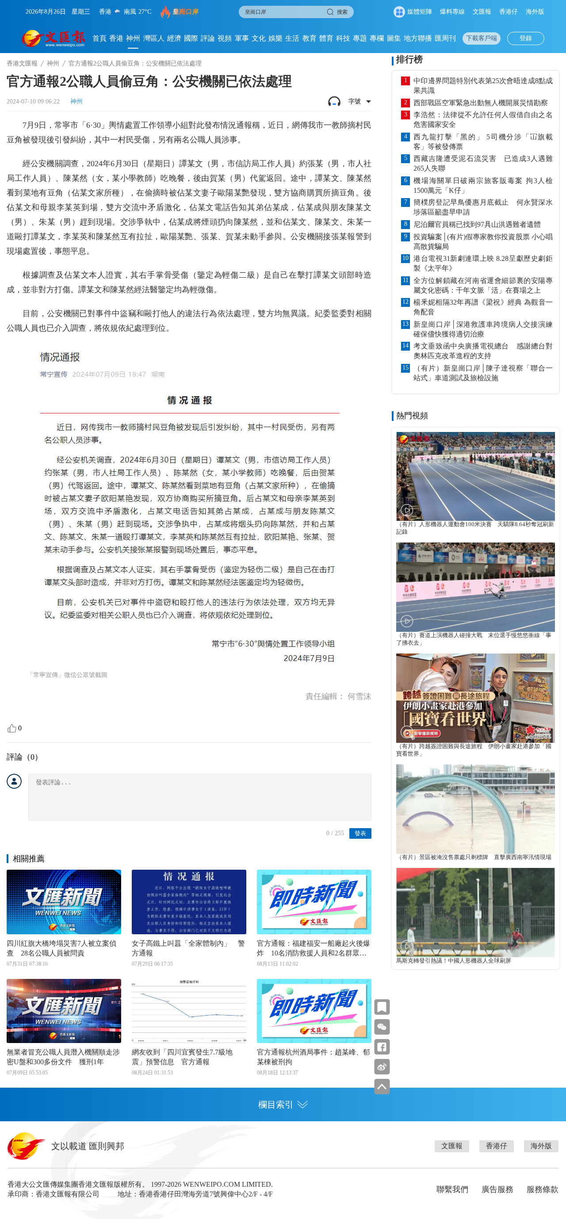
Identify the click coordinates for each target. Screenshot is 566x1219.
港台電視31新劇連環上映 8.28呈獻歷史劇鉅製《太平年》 (483, 263)
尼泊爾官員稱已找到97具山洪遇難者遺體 (477, 224)
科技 (343, 38)
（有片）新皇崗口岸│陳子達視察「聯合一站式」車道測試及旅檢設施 (483, 373)
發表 (360, 833)
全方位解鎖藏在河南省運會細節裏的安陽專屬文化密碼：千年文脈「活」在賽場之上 (483, 285)
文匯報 (482, 11)
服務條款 (542, 1189)
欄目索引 (276, 1104)
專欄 (377, 38)
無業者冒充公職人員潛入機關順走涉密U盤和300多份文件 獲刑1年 (63, 1057)
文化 (259, 38)
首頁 (99, 38)
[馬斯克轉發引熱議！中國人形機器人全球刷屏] (475, 912)
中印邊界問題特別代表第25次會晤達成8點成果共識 (483, 85)
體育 (326, 38)
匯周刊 (445, 38)
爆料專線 (452, 11)
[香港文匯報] (54, 38)
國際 (191, 38)
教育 (309, 38)
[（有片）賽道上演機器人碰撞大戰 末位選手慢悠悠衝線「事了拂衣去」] (475, 587)
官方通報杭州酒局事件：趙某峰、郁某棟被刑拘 (313, 1057)
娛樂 (275, 38)
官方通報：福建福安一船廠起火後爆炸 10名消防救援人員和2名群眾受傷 (313, 949)
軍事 (242, 38)
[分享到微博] (382, 1066)
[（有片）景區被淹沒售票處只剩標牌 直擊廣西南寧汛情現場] (475, 809)
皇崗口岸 (186, 11)
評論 (208, 38)
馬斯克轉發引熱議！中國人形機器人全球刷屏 (453, 961)
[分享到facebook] (382, 1047)
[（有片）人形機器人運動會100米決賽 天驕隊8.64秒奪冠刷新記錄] (475, 476)
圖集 (394, 38)
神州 (133, 38)
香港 (116, 38)
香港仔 (508, 11)
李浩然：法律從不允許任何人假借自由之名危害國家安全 (483, 119)
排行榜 (409, 59)
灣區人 (153, 38)
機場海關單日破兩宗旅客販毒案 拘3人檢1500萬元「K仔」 (483, 185)
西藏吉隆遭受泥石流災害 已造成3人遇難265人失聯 (483, 163)
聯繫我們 (452, 1189)
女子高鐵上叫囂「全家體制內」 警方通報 (188, 948)
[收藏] (382, 1007)
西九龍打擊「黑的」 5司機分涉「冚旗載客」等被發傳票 (483, 141)
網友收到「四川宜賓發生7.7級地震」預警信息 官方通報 (182, 1057)
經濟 (174, 38)
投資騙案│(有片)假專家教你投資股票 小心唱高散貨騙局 (483, 241)
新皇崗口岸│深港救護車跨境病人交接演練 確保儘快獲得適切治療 (483, 329)
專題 (360, 38)
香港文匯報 (22, 63)
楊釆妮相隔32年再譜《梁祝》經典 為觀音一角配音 (483, 307)
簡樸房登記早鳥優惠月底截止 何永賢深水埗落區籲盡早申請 (483, 207)
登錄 (526, 38)
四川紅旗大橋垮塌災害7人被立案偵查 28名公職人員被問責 (61, 948)
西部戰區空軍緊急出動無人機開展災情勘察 (480, 103)
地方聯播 (418, 38)
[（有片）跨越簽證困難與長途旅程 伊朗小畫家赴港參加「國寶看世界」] (475, 698)
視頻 (225, 38)
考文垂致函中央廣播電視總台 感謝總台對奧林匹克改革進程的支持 (483, 350)
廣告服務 (497, 1189)
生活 (292, 38)
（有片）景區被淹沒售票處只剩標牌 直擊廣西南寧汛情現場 (473, 857)
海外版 (535, 11)
